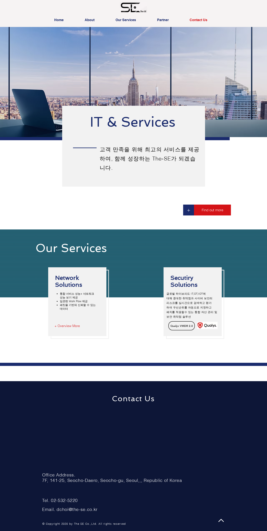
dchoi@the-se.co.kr (77, 509)
